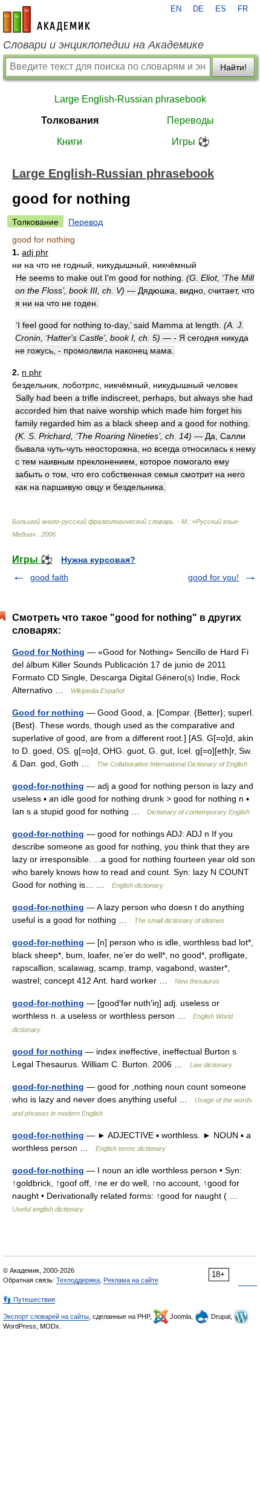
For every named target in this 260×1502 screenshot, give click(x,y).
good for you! (213, 577)
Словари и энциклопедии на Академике (103, 45)
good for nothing (47, 1051)
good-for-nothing (48, 786)
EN (176, 9)
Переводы (190, 120)
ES (220, 9)
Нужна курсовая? (98, 560)
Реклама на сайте (130, 1280)
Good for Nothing (48, 652)
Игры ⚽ (191, 141)
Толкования (70, 120)
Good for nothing (48, 712)
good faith (49, 577)
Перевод (85, 222)
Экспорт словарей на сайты (46, 1316)
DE (198, 9)
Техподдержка (78, 1280)
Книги (69, 141)
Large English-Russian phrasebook (130, 99)
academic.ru (46, 19)
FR (243, 9)
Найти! (233, 67)
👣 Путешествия (29, 1299)
